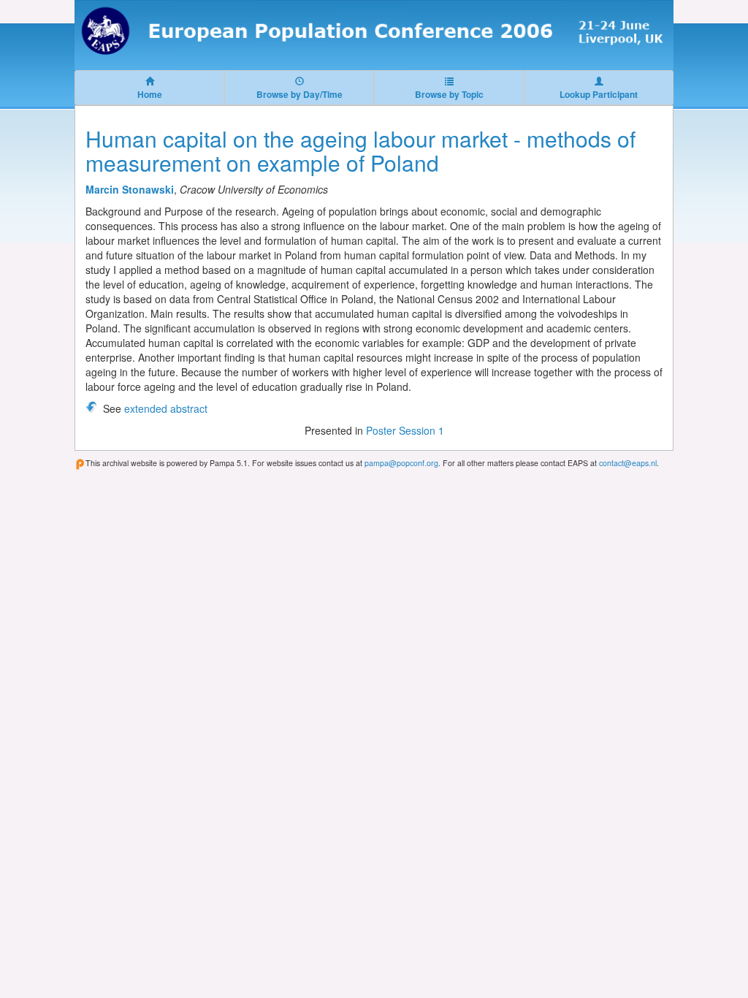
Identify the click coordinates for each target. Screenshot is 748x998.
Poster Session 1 (405, 430)
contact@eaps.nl (628, 462)
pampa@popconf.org (401, 462)
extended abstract (165, 408)
